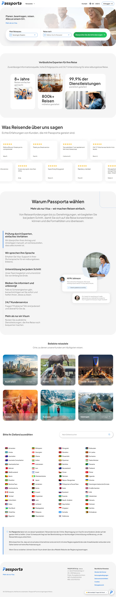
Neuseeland (66, 468)
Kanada (11, 492)
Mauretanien (39, 516)
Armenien (12, 448)
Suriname (92, 456)
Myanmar (65, 460)
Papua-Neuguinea (68, 480)
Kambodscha (13, 488)
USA (90, 492)
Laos (37, 500)
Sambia (91, 508)
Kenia (37, 488)
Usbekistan (93, 496)
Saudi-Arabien (67, 500)
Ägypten (12, 516)
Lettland (38, 504)
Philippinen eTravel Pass (70, 484)
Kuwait (37, 492)
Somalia (65, 512)
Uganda (91, 476)
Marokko (65, 452)
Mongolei (65, 448)
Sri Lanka (92, 452)
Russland (65, 492)
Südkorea (65, 516)
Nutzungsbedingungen (101, 575)
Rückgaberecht (99, 585)
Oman (64, 472)
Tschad (11, 496)
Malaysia (38, 512)
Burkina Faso (13, 484)
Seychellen (66, 504)
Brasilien (11, 480)
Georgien (38, 452)
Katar (64, 488)
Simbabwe (93, 512)
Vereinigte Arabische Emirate (99, 484)
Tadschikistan (93, 460)
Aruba (11, 452)
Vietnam (92, 504)
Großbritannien (94, 488)
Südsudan (92, 448)
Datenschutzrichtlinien (101, 578)
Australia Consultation (16, 460)
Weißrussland (13, 472)
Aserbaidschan (14, 464)
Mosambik (65, 456)
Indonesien (39, 464)
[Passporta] (11, 4)
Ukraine (91, 480)
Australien (12, 456)
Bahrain (11, 468)
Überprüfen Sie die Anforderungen (89, 35)
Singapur (65, 508)
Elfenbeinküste (40, 476)
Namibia (65, 464)
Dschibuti (12, 508)
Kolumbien (12, 500)
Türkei (91, 472)
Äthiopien (38, 448)
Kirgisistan (39, 496)
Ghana (37, 456)
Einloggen (106, 4)
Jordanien (38, 484)
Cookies (97, 581)
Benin (10, 476)
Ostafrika (12, 512)
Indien (37, 460)
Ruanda (64, 496)
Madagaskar (39, 508)
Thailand (92, 468)
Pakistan (65, 476)
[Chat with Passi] (111, 592)
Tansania (92, 464)
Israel (37, 472)
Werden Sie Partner (100, 572)
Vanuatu (92, 500)
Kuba (10, 504)
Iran (36, 468)
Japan (37, 480)
